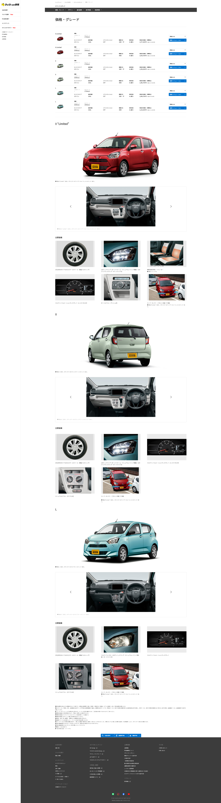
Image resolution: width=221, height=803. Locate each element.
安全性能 (97, 10)
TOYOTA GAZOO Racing (96, 751)
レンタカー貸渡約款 (129, 768)
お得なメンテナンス (60, 771)
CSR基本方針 (127, 758)
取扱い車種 (57, 755)
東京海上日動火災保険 (95, 768)
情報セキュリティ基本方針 (130, 755)
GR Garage (92, 748)
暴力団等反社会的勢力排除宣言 (131, 763)
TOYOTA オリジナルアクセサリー (98, 760)
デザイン (70, 10)
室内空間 (79, 10)
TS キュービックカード (95, 754)
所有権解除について (129, 750)
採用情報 (4, 36)
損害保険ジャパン (94, 777)
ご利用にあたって (163, 748)
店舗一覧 (57, 748)
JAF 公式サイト (93, 757)
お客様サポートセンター (7, 32)
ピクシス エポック (60, 6)
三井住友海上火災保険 (95, 774)
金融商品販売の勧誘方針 (130, 766)
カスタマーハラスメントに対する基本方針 (134, 773)
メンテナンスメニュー (60, 763)
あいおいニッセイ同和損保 (96, 771)
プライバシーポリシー (129, 753)
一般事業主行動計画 (129, 761)
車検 (56, 766)
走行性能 (88, 10)
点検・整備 (57, 768)
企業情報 (4, 39)
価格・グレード (59, 10)
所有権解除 (4, 34)
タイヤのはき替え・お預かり (62, 776)
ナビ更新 (57, 773)
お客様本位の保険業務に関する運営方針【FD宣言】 (136, 771)
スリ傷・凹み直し (59, 779)
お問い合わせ (162, 750)
